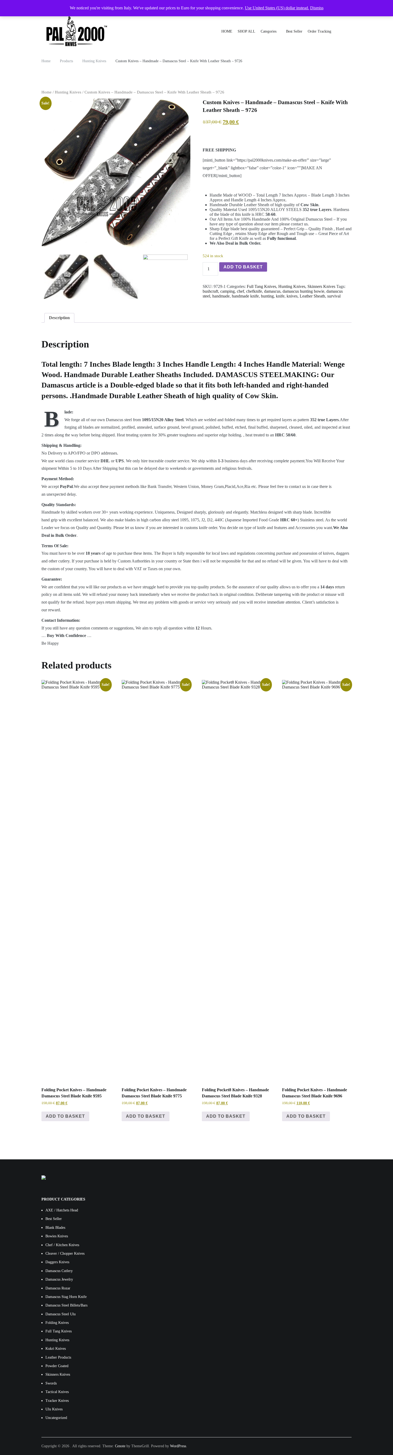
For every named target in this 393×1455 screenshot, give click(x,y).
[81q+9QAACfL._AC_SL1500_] (115, 173)
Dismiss (316, 8)
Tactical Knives (57, 1392)
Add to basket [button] (65, 1116)
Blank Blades (55, 1228)
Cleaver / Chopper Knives (64, 1253)
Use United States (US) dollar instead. (277, 8)
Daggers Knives (57, 1262)
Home (46, 92)
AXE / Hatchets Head (61, 1210)
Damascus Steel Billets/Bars (66, 1305)
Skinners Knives (321, 286)
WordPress (178, 1446)
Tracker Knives (57, 1401)
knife (280, 296)
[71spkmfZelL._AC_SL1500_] (116, 277)
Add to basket (243, 267)
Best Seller (294, 31)
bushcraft (210, 291)
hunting (267, 296)
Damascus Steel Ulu (60, 1314)
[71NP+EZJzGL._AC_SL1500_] (165, 277)
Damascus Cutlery (59, 1271)
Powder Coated (56, 1366)
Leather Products (58, 1357)
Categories (268, 31)
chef (240, 291)
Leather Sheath (312, 296)
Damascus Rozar (57, 1288)
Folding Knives (57, 1323)
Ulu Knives (54, 1409)
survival (334, 296)
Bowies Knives (56, 1236)
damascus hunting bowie (303, 291)
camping (227, 291)
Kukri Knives (55, 1349)
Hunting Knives (68, 92)
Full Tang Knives (261, 286)
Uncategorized (56, 1418)
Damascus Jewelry (59, 1279)
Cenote (120, 1446)
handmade (221, 296)
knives (292, 296)
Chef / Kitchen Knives (62, 1245)
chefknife (254, 291)
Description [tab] (59, 317)
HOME (226, 31)
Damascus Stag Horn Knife (66, 1297)
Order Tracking (319, 31)
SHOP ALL (246, 31)
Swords (51, 1383)
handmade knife (245, 296)
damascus (272, 291)
